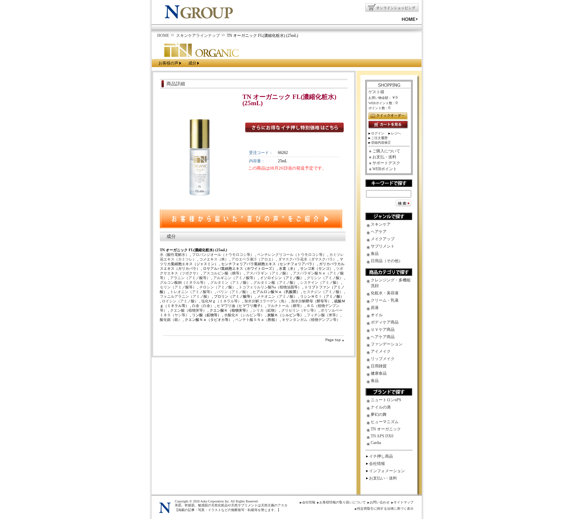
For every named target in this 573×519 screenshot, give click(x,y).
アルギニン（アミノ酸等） (235, 278)
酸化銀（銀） (171, 320)
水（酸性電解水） (175, 255)
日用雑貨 (379, 366)
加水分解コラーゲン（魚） (266, 301)
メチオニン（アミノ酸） (277, 296)
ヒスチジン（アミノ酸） (323, 292)
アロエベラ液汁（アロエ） (253, 259)
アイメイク (381, 351)
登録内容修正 (381, 142)
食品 (375, 253)
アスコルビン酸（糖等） (223, 273)
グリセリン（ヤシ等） (300, 310)
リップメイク (383, 358)
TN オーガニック (386, 429)
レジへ (396, 133)
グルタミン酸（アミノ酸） (275, 282)
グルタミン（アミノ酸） (230, 282)
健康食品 (379, 373)
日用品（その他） (387, 261)
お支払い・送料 (383, 478)
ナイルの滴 (381, 407)
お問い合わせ (380, 502)
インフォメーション (387, 471)
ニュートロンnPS (386, 400)
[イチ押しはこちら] (294, 128)
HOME (163, 35)
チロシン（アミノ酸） (218, 287)
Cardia (376, 442)
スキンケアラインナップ (198, 35)
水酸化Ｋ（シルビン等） (244, 315)
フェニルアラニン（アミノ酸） (186, 296)
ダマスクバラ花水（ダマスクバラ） (308, 259)
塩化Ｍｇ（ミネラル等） (221, 301)
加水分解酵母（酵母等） (311, 301)
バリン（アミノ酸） (234, 292)
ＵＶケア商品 (383, 329)
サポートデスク (386, 163)
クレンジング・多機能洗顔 (391, 283)
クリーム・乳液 (385, 300)
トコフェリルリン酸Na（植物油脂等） (270, 287)
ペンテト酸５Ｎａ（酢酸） (257, 320)
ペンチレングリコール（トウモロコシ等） (292, 255)
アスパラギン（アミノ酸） (268, 273)
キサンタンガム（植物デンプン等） (311, 320)
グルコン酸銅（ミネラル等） (184, 282)
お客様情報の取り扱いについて (342, 502)
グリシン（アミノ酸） (325, 278)
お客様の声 (168, 63)
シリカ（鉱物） (266, 310)
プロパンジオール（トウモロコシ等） (223, 255)
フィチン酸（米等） (324, 315)
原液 (375, 307)
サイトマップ (404, 502)
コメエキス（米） (214, 259)
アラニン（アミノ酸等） (190, 278)
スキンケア (381, 224)
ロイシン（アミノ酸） (180, 301)
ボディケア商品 (385, 322)
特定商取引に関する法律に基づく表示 (385, 508)
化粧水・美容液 (385, 293)
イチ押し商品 (381, 456)
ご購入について (386, 151)
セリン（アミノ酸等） (178, 287)
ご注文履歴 (379, 138)
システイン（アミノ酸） (320, 282)
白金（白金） (203, 306)
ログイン (377, 133)
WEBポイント (384, 169)
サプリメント (383, 246)
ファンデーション (387, 344)
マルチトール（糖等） (286, 306)
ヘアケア (379, 231)
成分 (192, 63)
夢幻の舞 (379, 414)
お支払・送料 (384, 157)
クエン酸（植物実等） (189, 310)
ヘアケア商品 (383, 336)
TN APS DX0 (382, 436)
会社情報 (377, 463)
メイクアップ (383, 239)
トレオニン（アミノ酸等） (192, 292)
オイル (377, 315)
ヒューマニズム (385, 421)
